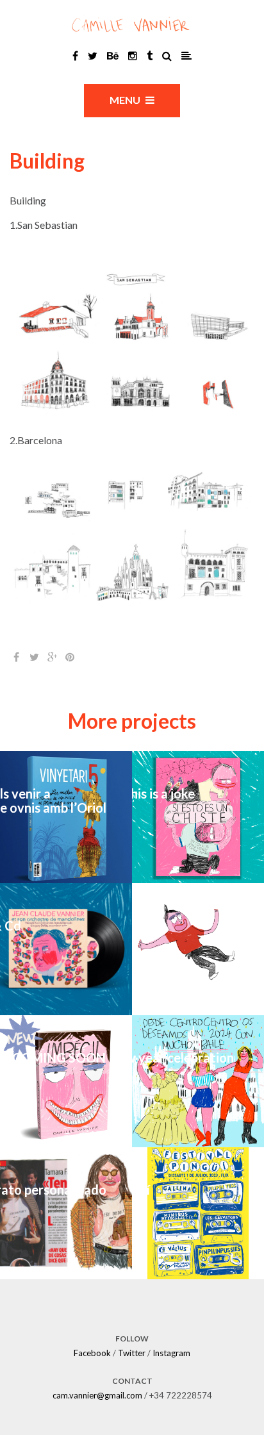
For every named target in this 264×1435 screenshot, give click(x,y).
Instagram (171, 1353)
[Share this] (16, 657)
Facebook (92, 1353)
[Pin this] (69, 657)
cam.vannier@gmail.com (97, 1395)
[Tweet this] (34, 657)
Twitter (131, 1353)
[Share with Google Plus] (51, 657)
